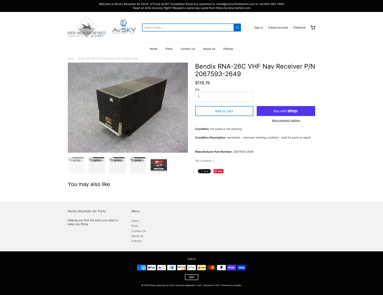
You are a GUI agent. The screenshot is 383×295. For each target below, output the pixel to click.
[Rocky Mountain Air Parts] (105, 27)
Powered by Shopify (231, 285)
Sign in (258, 27)
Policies (228, 48)
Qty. (197, 89)
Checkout (299, 27)
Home (153, 48)
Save (220, 171)
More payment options (286, 120)
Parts (169, 48)
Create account (278, 27)
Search (192, 258)
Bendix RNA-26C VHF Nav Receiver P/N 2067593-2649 (107, 58)
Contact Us (188, 48)
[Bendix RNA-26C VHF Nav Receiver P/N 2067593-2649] (76, 165)
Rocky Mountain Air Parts (162, 285)
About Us (209, 48)
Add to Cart (224, 111)
